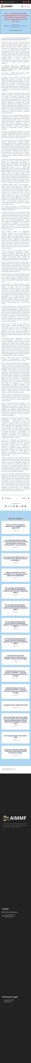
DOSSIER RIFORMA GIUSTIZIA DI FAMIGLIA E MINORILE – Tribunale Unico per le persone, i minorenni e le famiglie (16, 673)
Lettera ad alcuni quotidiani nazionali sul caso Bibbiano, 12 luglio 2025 (15, 526)
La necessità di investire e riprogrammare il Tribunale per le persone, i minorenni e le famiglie (15, 657)
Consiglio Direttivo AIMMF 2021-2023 (15, 705)
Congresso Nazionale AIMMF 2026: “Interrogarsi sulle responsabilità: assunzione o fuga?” (15, 751)
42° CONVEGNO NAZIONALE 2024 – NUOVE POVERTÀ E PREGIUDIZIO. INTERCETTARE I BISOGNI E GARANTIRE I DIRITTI (15, 641)
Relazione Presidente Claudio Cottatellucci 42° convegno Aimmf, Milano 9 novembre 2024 (15, 574)
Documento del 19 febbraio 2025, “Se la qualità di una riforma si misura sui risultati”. (15, 558)
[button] (6, 506)
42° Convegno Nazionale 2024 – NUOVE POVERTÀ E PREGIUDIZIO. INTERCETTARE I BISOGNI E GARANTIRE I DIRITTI (15, 590)
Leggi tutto (15, 530)
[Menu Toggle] (22, 6)
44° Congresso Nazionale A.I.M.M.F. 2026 (15, 736)
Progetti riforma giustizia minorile (19, 26)
